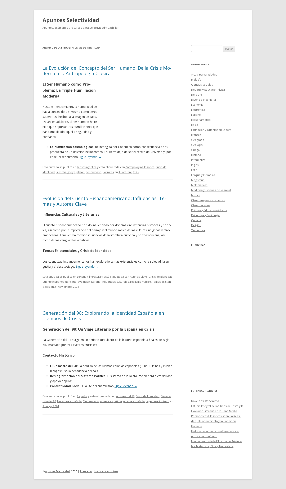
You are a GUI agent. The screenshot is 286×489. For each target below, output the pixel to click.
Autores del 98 (125, 396)
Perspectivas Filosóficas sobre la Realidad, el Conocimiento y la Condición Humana (216, 421)
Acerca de (86, 471)
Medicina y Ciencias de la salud (211, 190)
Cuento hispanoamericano (59, 282)
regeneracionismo (157, 401)
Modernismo (91, 401)
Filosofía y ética (87, 167)
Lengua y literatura (89, 277)
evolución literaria (89, 282)
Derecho (196, 94)
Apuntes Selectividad (71, 20)
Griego (195, 150)
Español (82, 396)
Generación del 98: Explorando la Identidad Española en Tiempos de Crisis (103, 315)
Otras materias (200, 205)
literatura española (69, 401)
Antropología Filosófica (139, 167)
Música (195, 195)
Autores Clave (139, 277)
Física (194, 125)
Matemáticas (199, 185)
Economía (197, 105)
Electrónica (198, 110)
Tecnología (198, 230)
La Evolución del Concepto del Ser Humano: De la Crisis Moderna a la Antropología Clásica (107, 70)
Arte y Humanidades (204, 74)
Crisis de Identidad (161, 277)
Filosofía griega (65, 172)
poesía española (134, 401)
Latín (194, 170)
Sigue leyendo (90, 157)
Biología (196, 79)
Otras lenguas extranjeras (208, 200)
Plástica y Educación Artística (209, 210)
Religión (196, 225)
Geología (197, 145)
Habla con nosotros (106, 471)
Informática (198, 160)
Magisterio (198, 180)
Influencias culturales (115, 282)
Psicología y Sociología (205, 215)
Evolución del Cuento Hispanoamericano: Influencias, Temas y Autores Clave (104, 201)
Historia (196, 155)
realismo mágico (140, 282)
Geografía (197, 140)
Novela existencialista (205, 401)
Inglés (195, 165)
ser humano (93, 172)
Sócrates (108, 172)
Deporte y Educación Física (208, 89)
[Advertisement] (137, 111)
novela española (111, 401)
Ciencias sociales (202, 84)
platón (80, 172)
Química (196, 220)
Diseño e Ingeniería (203, 99)
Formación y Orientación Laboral (211, 130)
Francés (196, 135)
